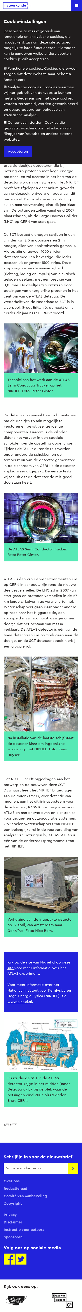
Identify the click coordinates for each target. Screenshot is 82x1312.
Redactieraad (15, 1188)
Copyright (13, 1203)
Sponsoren (13, 1237)
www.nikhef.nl (19, 1002)
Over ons (12, 1181)
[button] (76, 5)
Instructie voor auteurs (24, 1229)
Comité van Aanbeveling (25, 1196)
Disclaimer (13, 1222)
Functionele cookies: (40, 74)
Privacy (10, 1214)
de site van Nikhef (35, 962)
